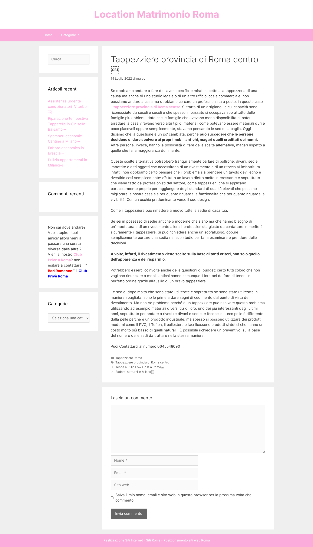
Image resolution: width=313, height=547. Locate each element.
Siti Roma (153, 540)
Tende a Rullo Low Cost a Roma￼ (139, 367)
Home (48, 35)
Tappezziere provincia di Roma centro (142, 362)
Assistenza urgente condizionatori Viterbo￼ (67, 106)
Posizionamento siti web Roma (187, 540)
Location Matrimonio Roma (156, 14)
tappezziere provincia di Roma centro (146, 107)
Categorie (68, 35)
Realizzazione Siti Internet (123, 540)
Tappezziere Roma (128, 358)
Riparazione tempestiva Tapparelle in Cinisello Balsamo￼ (68, 123)
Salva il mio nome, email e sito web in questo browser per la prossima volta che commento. (183, 498)
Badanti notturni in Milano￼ (134, 371)
